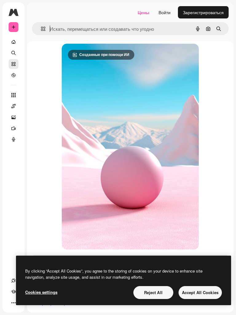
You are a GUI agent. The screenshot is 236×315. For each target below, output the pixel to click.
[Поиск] (13, 53)
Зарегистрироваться (203, 12)
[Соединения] (13, 280)
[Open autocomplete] (40, 28)
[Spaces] (13, 106)
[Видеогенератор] (13, 128)
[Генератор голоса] (13, 139)
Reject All (153, 292)
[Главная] (13, 42)
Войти (165, 12)
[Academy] (13, 292)
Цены (143, 12)
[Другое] (13, 303)
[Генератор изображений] (13, 117)
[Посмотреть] (13, 75)
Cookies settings (41, 292)
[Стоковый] (13, 64)
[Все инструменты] (13, 95)
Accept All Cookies (200, 292)
